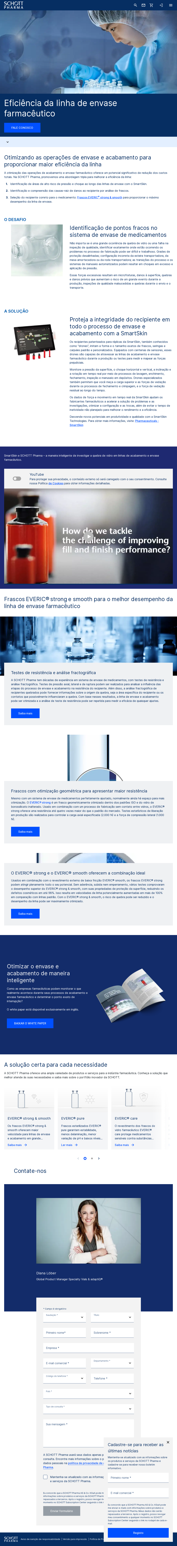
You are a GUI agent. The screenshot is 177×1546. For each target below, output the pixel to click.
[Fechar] (168, 1442)
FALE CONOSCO (22, 127)
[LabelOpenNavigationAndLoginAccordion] (161, 5)
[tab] (85, 1158)
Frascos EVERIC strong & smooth (99, 197)
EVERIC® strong (40, 802)
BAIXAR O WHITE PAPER (30, 1023)
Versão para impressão (75, 1539)
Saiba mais (25, 713)
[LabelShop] (151, 5)
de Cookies (55, 483)
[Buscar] (135, 5)
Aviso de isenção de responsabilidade (40, 1539)
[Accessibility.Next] (99, 1158)
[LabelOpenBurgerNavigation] (171, 5)
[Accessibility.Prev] (78, 1158)
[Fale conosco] (143, 5)
